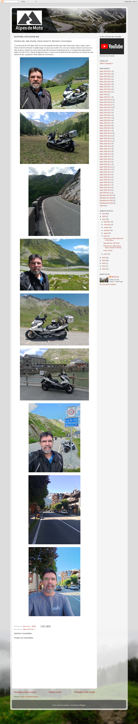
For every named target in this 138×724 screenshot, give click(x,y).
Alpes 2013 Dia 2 (105, 74)
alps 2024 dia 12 (105, 193)
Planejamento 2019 (106, 198)
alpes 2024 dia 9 (105, 190)
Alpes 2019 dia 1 (105, 97)
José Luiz (115, 277)
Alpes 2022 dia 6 (105, 154)
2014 (104, 266)
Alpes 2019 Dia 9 (105, 128)
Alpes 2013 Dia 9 (105, 92)
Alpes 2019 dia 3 (105, 112)
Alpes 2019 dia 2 (105, 110)
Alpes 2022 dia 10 (106, 133)
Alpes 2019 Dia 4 (105, 115)
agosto (106, 233)
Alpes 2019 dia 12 (106, 105)
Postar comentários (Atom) (29, 696)
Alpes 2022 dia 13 (106, 141)
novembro (107, 224)
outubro (107, 227)
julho (105, 236)
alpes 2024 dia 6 (105, 182)
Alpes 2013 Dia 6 (105, 84)
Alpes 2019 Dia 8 (105, 125)
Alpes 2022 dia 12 (106, 138)
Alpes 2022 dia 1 (28, 629)
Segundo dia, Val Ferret (111, 243)
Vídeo (102, 205)
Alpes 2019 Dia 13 (106, 107)
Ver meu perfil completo (108, 284)
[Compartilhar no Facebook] (48, 626)
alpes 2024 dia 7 (105, 185)
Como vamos (107, 250)
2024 (104, 213)
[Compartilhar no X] (46, 626)
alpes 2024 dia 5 (105, 180)
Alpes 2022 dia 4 (105, 149)
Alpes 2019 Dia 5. (106, 118)
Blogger (82, 705)
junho (106, 254)
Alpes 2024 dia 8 (105, 187)
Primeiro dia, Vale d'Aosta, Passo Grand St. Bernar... (112, 246)
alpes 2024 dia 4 (105, 177)
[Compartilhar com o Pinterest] (50, 626)
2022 (104, 219)
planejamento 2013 (106, 195)
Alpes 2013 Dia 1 (105, 71)
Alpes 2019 (103, 94)
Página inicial (55, 692)
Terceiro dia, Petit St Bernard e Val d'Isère (113, 239)
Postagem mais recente (25, 692)
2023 (104, 216)
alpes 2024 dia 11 (106, 169)
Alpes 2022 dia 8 (105, 159)
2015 (104, 263)
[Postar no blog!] (43, 626)
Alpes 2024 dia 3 (105, 174)
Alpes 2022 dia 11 (106, 136)
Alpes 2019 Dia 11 (106, 102)
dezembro (107, 222)
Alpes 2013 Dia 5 (105, 81)
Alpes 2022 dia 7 (105, 156)
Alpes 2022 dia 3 (105, 146)
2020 (104, 257)
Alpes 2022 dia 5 (105, 151)
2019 (104, 260)
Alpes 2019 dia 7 (105, 123)
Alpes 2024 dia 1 (105, 164)
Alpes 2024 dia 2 (105, 172)
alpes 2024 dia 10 (106, 167)
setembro (107, 230)
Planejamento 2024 (106, 203)
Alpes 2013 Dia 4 (105, 79)
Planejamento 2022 (106, 200)
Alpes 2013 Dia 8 (105, 89)
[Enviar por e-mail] (41, 626)
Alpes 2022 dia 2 (105, 143)
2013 (104, 269)
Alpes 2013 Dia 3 (105, 76)
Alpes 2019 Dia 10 (106, 99)
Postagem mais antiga (84, 692)
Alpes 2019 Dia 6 (105, 120)
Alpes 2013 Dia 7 (105, 87)
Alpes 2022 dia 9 (105, 162)
